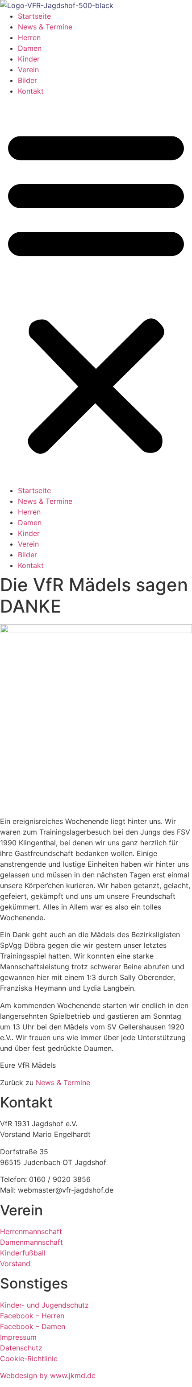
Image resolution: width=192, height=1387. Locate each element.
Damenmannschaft (31, 1242)
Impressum (18, 1337)
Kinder (29, 58)
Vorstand (16, 1263)
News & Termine (45, 26)
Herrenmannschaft (31, 1231)
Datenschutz (21, 1347)
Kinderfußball (23, 1252)
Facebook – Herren (32, 1315)
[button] (96, 290)
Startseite (34, 16)
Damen (30, 48)
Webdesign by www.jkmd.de (48, 1375)
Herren (29, 37)
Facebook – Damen (32, 1326)
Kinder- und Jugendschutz (44, 1305)
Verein (28, 69)
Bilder (27, 80)
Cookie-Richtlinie (29, 1358)
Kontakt (31, 90)
